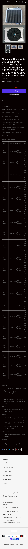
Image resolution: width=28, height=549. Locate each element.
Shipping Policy (7, 475)
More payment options (14, 94)
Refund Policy (7, 479)
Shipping (4, 81)
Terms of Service (8, 467)
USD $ (13, 531)
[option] (8, 49)
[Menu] (25, 2)
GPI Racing (6, 2)
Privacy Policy (7, 471)
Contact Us (6, 483)
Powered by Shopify (19, 544)
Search (5, 463)
